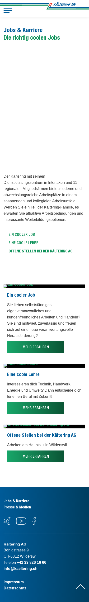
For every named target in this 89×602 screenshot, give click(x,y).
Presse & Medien (17, 507)
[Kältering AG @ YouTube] (21, 523)
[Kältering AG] (62, 6)
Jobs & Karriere (16, 501)
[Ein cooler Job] (44, 286)
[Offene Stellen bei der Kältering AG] (44, 426)
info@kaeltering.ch (20, 569)
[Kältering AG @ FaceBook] (34, 523)
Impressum (14, 582)
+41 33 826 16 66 (31, 562)
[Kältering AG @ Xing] (7, 523)
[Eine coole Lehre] (44, 366)
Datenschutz (15, 588)
